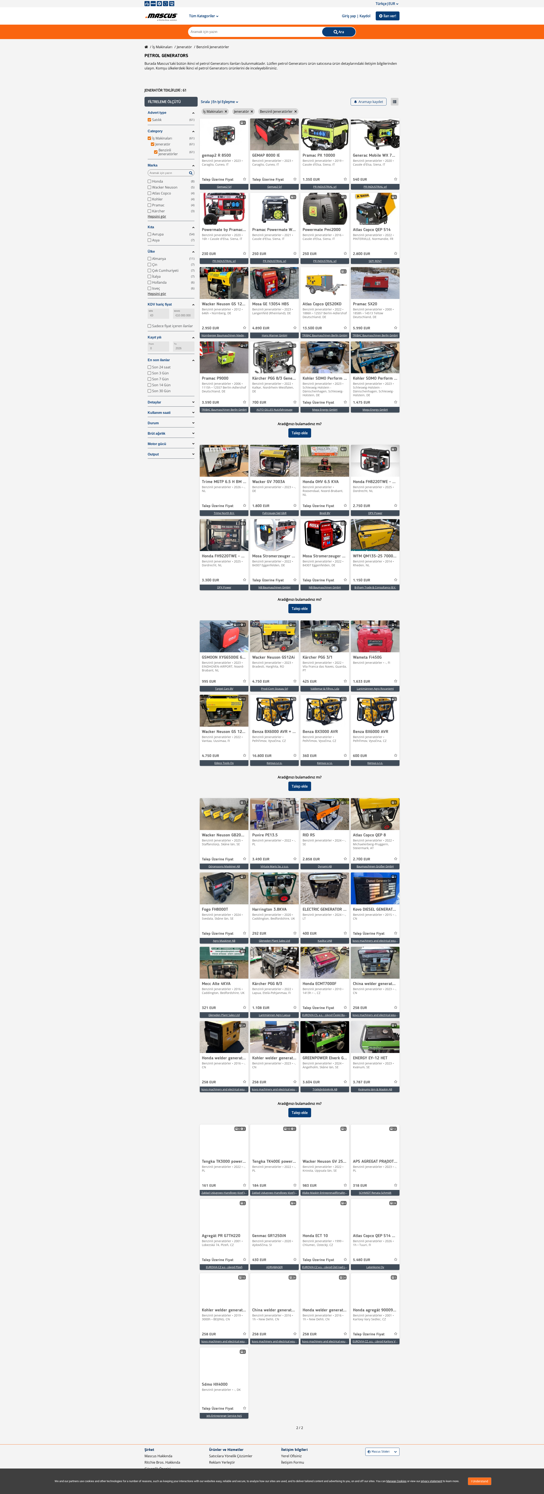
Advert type (157, 112)
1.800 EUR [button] (260, 506)
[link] (224, 134)
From (151, 344)
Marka (152, 165)
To (175, 344)
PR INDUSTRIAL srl (324, 187)
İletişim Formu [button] (292, 1462)
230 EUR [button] (209, 254)
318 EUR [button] (360, 1186)
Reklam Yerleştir (222, 1462)
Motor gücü (157, 444)
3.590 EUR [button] (210, 403)
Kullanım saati (159, 412)
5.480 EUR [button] (361, 1260)
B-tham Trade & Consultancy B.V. (375, 587)
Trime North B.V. (224, 513)
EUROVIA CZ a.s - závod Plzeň (224, 1267)
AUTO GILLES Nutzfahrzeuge (274, 410)
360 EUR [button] (310, 756)
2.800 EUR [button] (361, 254)
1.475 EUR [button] (361, 403)
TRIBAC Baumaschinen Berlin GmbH (324, 335)
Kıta (151, 227)
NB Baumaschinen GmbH (274, 587)
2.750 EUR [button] (361, 506)
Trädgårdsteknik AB (325, 1089)
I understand (479, 1481)
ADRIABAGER (274, 1267)
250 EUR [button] (259, 254)
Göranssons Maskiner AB (224, 866)
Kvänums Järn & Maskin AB (375, 1089)
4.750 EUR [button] (260, 682)
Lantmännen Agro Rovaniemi (375, 689)
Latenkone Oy (375, 1267)
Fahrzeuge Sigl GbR (274, 513)
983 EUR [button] (310, 1186)
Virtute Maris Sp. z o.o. (275, 866)
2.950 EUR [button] (210, 328)
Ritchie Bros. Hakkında (162, 1462)
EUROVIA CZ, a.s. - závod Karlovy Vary (376, 1341)
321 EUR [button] (209, 1008)
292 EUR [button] (259, 934)
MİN (151, 311)
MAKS (177, 311)
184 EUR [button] (259, 1186)
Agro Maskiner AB (224, 941)
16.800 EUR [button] (262, 756)
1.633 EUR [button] (361, 682)
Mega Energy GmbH (324, 410)
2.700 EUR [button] (361, 859)
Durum (153, 423)
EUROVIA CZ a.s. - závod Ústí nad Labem (327, 1267)
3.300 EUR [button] (210, 580)
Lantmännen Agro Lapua (274, 1015)
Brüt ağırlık (156, 433)
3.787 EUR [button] (361, 1082)
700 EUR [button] (259, 403)
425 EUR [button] (310, 682)
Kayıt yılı (154, 337)
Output (153, 454)
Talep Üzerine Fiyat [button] (218, 180)
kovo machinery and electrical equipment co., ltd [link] (383, 941)
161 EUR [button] (209, 1186)
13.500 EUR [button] (312, 328)
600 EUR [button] (360, 756)
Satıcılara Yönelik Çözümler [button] (230, 1456)
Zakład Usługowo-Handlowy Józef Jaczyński (228, 1193)
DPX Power (375, 513)
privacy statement (431, 1481)
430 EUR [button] (259, 1260)
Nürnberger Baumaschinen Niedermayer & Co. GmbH (235, 335)
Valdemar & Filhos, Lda (324, 689)
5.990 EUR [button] (361, 328)
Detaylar (154, 402)
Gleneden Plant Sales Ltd (274, 941)
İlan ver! (390, 16)
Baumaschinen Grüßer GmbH (375, 866)
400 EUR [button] (310, 934)
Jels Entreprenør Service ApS (224, 1416)
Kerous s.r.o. (274, 763)
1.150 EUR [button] (361, 580)
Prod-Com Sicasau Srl (274, 689)
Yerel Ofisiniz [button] (291, 1456)
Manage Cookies (396, 1481)
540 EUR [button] (360, 180)
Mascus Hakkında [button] (158, 1456)
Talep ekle (300, 433)
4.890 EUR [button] (260, 328)
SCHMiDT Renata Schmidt (375, 1193)
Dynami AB (325, 866)
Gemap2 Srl (224, 187)
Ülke (151, 251)
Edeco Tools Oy (224, 763)
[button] (171, 102)
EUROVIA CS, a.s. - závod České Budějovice (328, 1015)
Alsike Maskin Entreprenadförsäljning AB (327, 1193)
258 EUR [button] (360, 1008)
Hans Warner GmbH (274, 335)
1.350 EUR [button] (311, 180)
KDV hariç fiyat (160, 304)
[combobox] (368, 1452)
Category (155, 131)
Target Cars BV (224, 689)
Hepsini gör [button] (157, 216)
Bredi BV (325, 513)
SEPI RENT (375, 261)
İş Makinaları (162, 47)
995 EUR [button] (209, 682)
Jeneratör (184, 47)
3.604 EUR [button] (311, 1082)
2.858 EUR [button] (311, 859)
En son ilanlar (159, 360)
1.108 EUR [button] (260, 1008)
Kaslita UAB (325, 941)
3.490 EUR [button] (260, 859)
